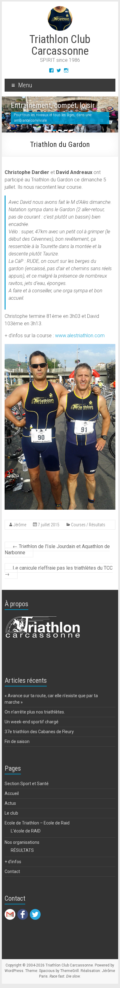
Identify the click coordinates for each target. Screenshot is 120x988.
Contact (12, 871)
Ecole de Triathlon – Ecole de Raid (37, 822)
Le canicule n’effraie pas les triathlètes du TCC (59, 571)
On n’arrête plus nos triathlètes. (35, 711)
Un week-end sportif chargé (31, 721)
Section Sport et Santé (27, 783)
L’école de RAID (26, 830)
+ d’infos (13, 861)
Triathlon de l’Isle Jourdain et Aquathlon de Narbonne (57, 549)
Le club (11, 813)
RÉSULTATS (22, 850)
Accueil (12, 793)
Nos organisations (22, 842)
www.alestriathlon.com (80, 335)
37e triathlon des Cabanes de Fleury (39, 731)
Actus (10, 803)
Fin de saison (17, 741)
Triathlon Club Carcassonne (59, 45)
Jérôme (20, 524)
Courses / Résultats (88, 524)
